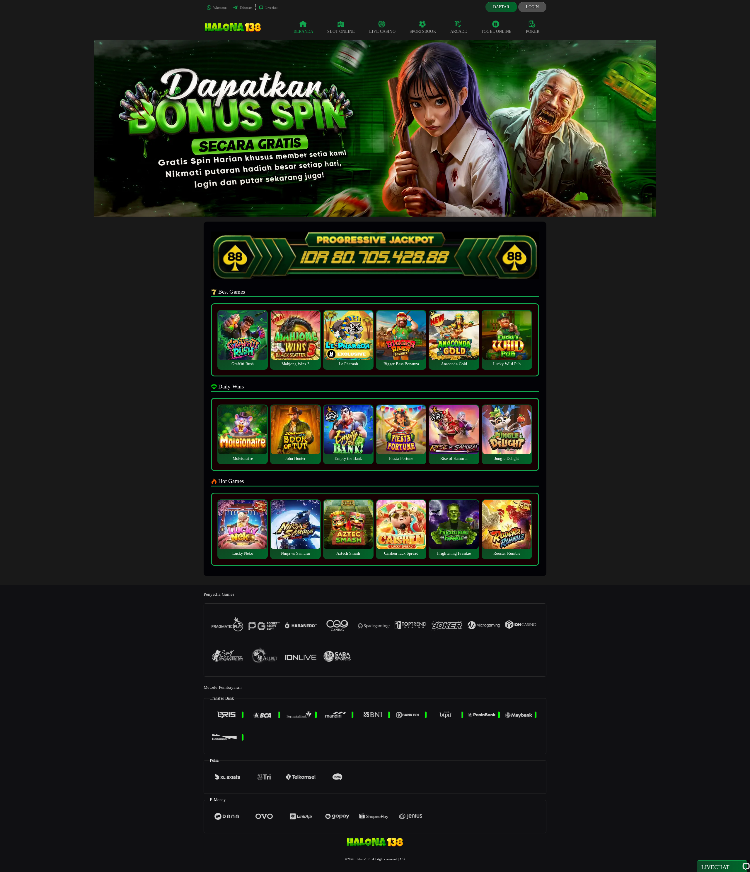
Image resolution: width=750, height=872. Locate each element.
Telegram (246, 7)
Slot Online (341, 31)
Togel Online (496, 31)
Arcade (458, 31)
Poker (533, 31)
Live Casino (382, 31)
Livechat (271, 7)
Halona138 (363, 859)
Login (532, 7)
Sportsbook (423, 31)
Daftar (501, 7)
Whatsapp (219, 7)
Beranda (303, 31)
